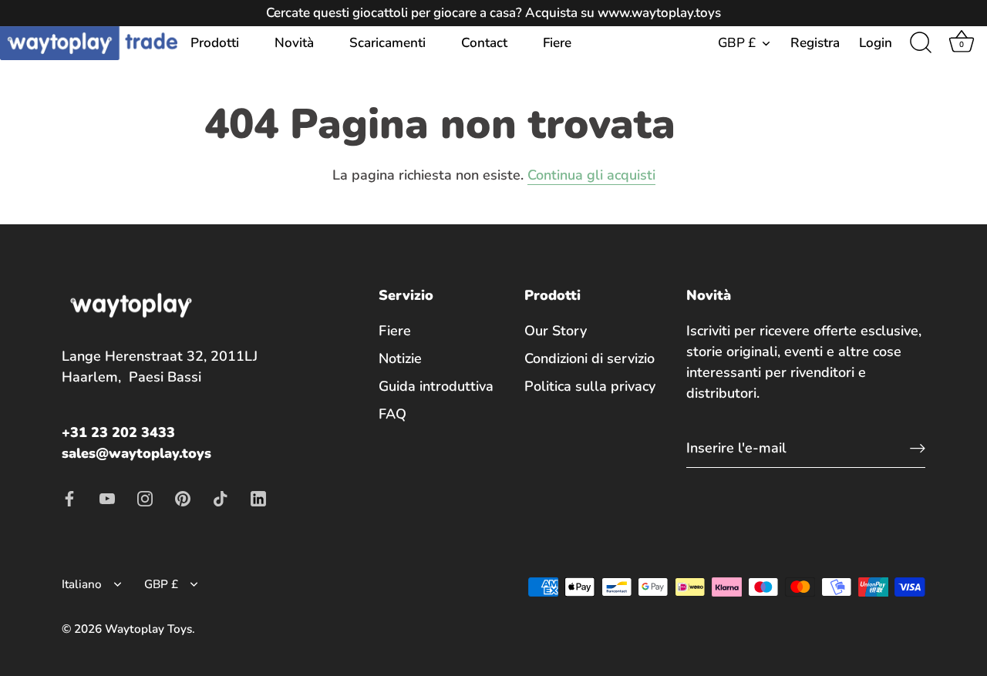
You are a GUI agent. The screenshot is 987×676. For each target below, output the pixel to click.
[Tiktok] (220, 497)
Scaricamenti (387, 43)
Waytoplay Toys (148, 629)
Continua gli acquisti (591, 175)
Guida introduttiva (436, 386)
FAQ (392, 414)
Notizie (400, 358)
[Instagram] (145, 497)
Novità (294, 43)
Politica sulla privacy (589, 386)
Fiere (557, 43)
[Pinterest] (182, 497)
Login (875, 43)
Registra (815, 43)
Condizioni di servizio (589, 358)
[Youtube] (107, 497)
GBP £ (737, 43)
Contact (484, 43)
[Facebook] (69, 497)
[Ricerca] (921, 43)
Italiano (82, 584)
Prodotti (214, 43)
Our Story (555, 330)
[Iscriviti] (917, 447)
